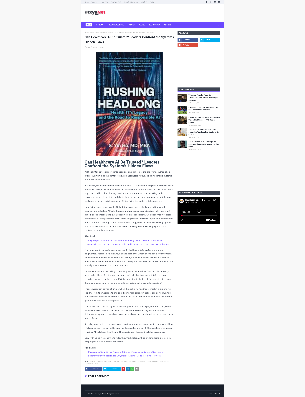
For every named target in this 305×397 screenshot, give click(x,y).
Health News (118, 361)
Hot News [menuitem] (99, 25)
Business (92, 361)
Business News (102, 361)
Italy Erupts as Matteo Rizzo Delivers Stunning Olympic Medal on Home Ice (125, 240)
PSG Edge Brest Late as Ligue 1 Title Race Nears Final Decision (203, 108)
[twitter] (210, 1)
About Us (94, 2)
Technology (141, 361)
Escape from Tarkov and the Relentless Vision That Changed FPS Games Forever (204, 119)
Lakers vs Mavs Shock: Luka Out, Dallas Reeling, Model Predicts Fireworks (125, 355)
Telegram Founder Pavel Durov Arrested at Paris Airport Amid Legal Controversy (203, 97)
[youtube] (214, 1)
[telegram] (218, 1)
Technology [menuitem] (154, 25)
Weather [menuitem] (167, 25)
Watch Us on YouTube (148, 2)
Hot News (127, 361)
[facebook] (206, 1)
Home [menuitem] (88, 25)
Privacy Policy (104, 2)
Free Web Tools (116, 2)
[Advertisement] (177, 13)
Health (110, 361)
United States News (96, 32)
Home (87, 2)
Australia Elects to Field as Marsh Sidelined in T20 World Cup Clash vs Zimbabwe (128, 244)
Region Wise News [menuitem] (116, 25)
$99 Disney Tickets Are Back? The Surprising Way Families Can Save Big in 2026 (203, 132)
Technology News (152, 361)
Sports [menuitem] (132, 25)
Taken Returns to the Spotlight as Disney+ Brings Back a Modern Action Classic (203, 144)
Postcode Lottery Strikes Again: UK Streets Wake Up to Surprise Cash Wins (125, 352)
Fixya (88, 47)
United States (164, 361)
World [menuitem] (142, 25)
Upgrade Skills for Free (131, 2)
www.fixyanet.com (100, 394)
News (134, 361)
